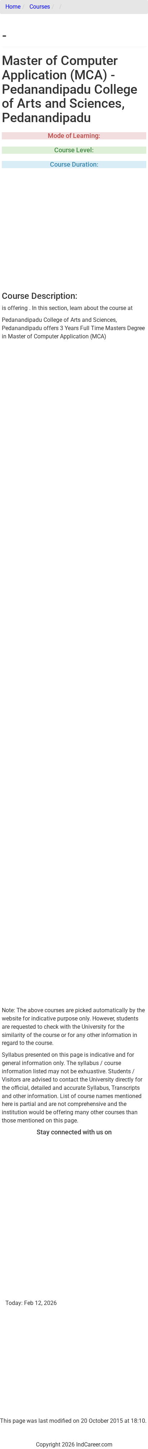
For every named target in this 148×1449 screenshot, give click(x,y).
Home (12, 6)
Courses (39, 6)
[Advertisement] (74, 232)
